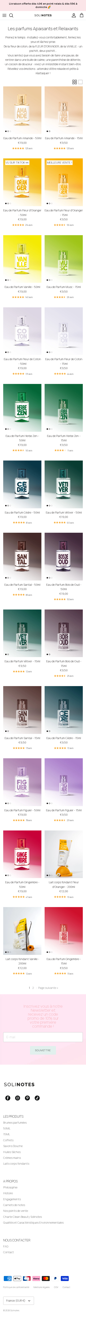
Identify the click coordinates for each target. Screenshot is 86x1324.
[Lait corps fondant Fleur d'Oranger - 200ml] (64, 854)
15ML (6, 1134)
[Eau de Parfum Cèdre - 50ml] (22, 484)
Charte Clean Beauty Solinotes (22, 1217)
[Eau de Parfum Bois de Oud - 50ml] (64, 557)
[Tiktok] (37, 1098)
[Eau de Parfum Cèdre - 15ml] (64, 710)
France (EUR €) (15, 1300)
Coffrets (8, 1140)
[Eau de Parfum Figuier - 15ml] (64, 782)
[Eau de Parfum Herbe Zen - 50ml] (22, 408)
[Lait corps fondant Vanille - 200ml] (22, 931)
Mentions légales (42, 1287)
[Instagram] (17, 1098)
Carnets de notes (14, 1205)
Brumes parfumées (15, 1122)
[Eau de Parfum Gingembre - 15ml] (64, 931)
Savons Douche (13, 1146)
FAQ (5, 1246)
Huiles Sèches (12, 1152)
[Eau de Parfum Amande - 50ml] (22, 110)
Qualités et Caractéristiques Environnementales (33, 1222)
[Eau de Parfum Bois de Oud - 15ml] (64, 633)
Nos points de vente (15, 1211)
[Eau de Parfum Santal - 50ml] (22, 557)
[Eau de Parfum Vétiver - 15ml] (22, 633)
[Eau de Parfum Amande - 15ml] (64, 110)
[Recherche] (13, 15)
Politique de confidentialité (16, 1287)
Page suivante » (48, 988)
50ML (6, 1128)
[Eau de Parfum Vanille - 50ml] (22, 259)
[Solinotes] (43, 15)
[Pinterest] (27, 1098)
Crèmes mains (12, 1158)
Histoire (8, 1193)
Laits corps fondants (16, 1163)
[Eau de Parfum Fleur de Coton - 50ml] (22, 331)
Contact (8, 1252)
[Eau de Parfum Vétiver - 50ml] (64, 484)
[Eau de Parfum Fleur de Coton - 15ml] (64, 331)
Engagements (12, 1199)
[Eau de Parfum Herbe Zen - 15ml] (64, 408)
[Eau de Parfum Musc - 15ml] (64, 259)
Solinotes (14, 1310)
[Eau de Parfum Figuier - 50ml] (22, 782)
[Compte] (72, 15)
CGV (56, 1287)
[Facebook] (7, 1098)
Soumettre (43, 1050)
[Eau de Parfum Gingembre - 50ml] (22, 854)
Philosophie (10, 1187)
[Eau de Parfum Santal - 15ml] (22, 710)
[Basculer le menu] (4, 15)
